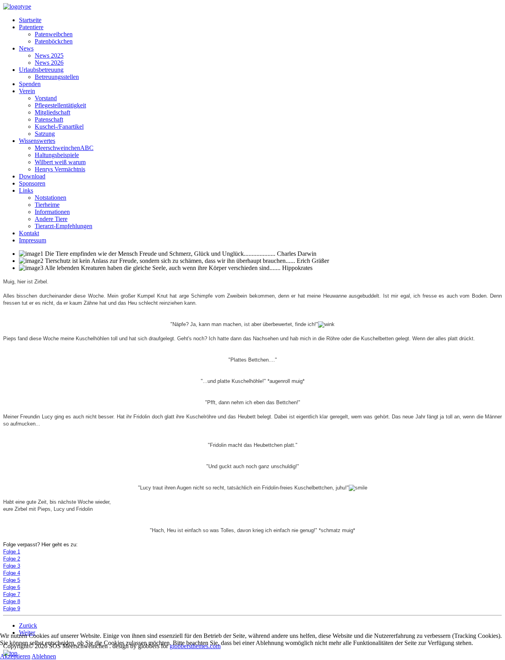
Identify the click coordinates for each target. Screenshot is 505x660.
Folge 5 (11, 580)
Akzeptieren (15, 656)
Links (26, 190)
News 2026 (49, 62)
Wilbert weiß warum (60, 162)
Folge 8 (11, 601)
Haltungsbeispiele (57, 155)
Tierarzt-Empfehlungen (63, 226)
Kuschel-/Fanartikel (59, 126)
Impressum (32, 240)
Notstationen (50, 197)
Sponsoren (32, 183)
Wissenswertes (37, 140)
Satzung (45, 133)
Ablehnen (44, 656)
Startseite (30, 20)
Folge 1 (11, 552)
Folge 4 (11, 573)
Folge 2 (11, 559)
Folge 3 (11, 566)
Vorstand (46, 98)
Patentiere (31, 27)
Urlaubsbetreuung (41, 69)
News (26, 48)
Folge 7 (11, 594)
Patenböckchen (54, 41)
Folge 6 (11, 587)
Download (32, 176)
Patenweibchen (54, 34)
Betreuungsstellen (57, 76)
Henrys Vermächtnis (60, 169)
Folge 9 (11, 608)
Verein (27, 91)
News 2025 (49, 55)
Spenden (30, 84)
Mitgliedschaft (52, 112)
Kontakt (29, 233)
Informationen (52, 211)
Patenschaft (49, 119)
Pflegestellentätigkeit (60, 105)
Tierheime (47, 204)
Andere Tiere (51, 219)
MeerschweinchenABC (64, 147)
